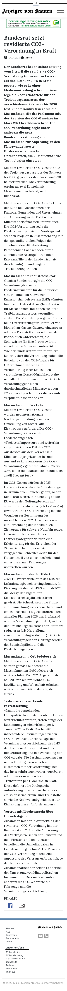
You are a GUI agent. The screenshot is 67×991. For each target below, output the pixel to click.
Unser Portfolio (14, 947)
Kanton (28, 57)
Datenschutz (12, 938)
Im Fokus (10, 971)
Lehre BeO (11, 968)
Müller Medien (13, 952)
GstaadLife (11, 962)
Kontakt (10, 928)
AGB (8, 931)
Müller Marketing (14, 955)
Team (9, 941)
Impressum (11, 935)
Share (10, 906)
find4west (11, 965)
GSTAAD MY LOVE (15, 958)
